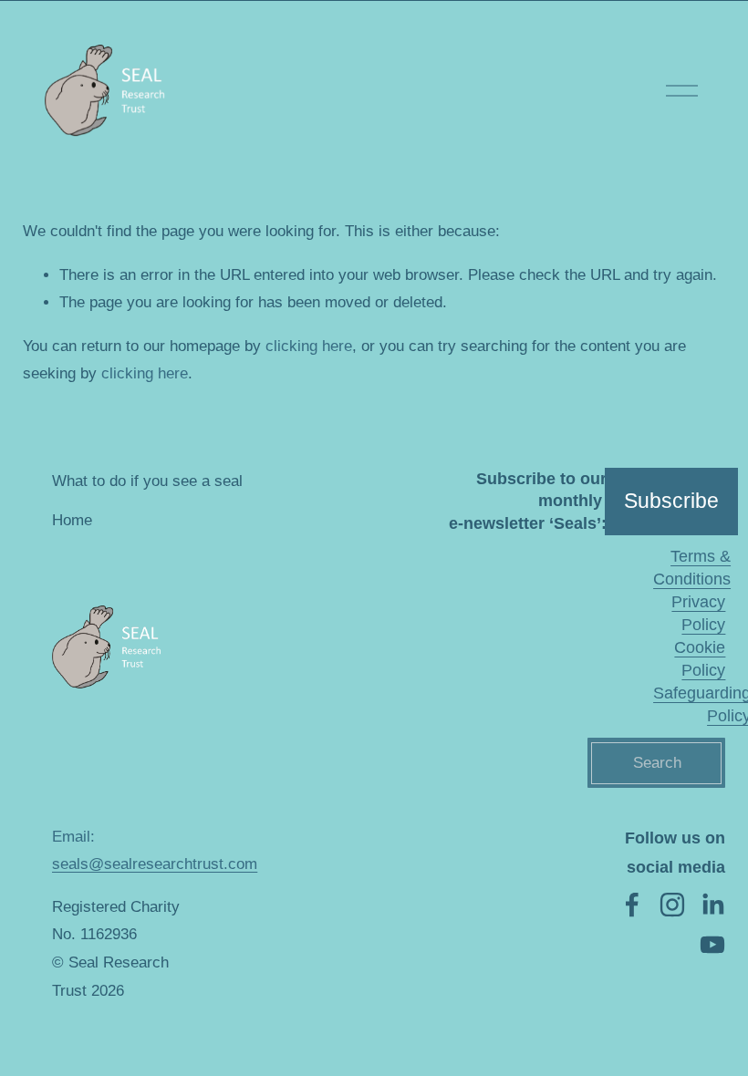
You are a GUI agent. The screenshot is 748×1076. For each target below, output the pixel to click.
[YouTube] (712, 944)
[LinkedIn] (712, 904)
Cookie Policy (699, 658)
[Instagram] (672, 904)
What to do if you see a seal (147, 481)
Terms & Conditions (692, 567)
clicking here (308, 346)
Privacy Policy (698, 613)
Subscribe (671, 500)
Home (72, 520)
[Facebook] (632, 904)
